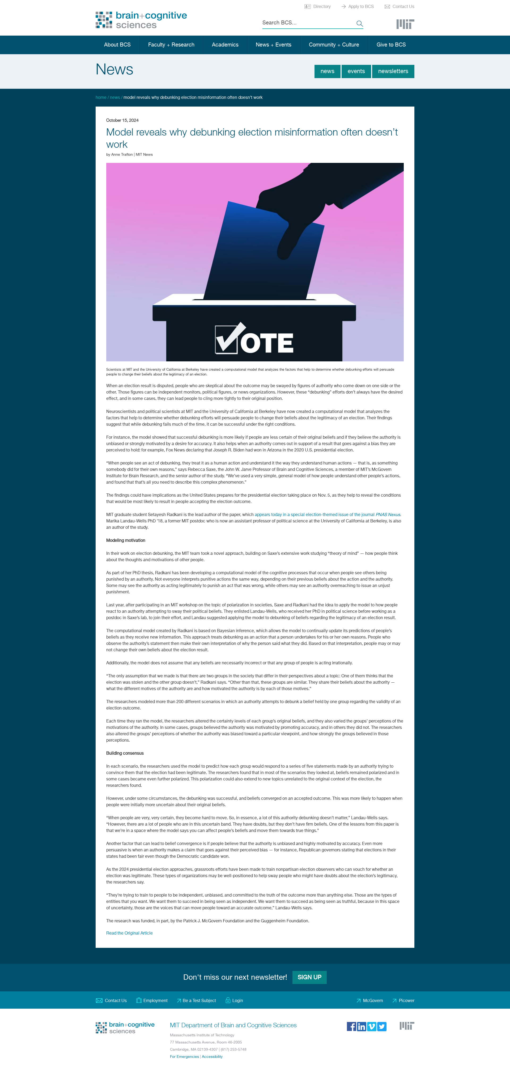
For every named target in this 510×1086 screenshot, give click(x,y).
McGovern (373, 1001)
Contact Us (403, 7)
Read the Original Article (129, 933)
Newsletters (393, 71)
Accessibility (212, 1057)
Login (237, 1001)
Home (101, 98)
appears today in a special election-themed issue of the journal (327, 515)
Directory (322, 7)
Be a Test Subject (199, 1001)
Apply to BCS (361, 7)
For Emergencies (184, 1057)
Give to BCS (391, 45)
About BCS (117, 45)
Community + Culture (334, 45)
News (327, 71)
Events (356, 71)
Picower (406, 1001)
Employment (155, 1001)
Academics (225, 45)
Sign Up (309, 978)
